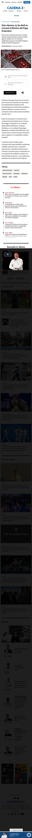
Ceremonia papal (7, 170)
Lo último (16, 187)
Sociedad (10, 223)
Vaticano (16, 170)
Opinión (20, 2)
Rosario (26, 11)
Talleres (10, 233)
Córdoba (18, 11)
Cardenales (16, 173)
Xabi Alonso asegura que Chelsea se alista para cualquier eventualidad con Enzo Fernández (16, 215)
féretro (15, 177)
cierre (10, 177)
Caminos (14, 2)
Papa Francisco (6, 173)
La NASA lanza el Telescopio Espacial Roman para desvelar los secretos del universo (15, 205)
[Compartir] (22, 92)
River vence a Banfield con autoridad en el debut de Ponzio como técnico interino (17, 195)
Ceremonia (24, 173)
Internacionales (6, 21)
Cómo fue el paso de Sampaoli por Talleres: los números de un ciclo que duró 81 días (16, 236)
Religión (4, 177)
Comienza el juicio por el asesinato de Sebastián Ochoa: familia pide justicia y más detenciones (16, 226)
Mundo (10, 202)
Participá (26, 2)
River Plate (11, 192)
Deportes (7, 2)
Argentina (11, 11)
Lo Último (5, 11)
